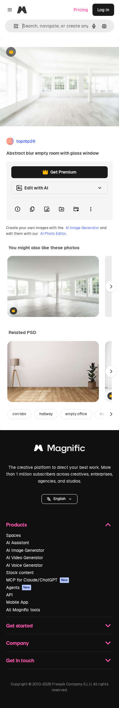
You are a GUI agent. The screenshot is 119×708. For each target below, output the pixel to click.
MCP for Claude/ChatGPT (37, 580)
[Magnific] (59, 449)
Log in (103, 10)
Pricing (81, 10)
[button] (59, 499)
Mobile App (17, 602)
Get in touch (20, 660)
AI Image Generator (82, 227)
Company (17, 643)
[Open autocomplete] (13, 26)
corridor (20, 414)
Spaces (13, 535)
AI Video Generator (24, 557)
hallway (45, 414)
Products (16, 524)
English (59, 498)
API (9, 595)
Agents (18, 587)
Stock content (20, 572)
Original (39, 52)
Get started (19, 625)
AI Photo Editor (53, 233)
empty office (76, 414)
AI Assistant (17, 542)
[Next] (111, 286)
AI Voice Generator (24, 565)
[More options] (91, 209)
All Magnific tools (23, 610)
